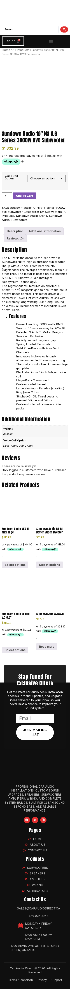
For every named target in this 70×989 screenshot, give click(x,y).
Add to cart (24, 195)
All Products (20, 50)
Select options (15, 565)
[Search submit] (64, 29)
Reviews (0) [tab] (15, 238)
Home (6, 50)
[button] (51, 41)
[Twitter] (35, 820)
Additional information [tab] (45, 231)
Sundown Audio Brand (31, 215)
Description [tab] (15, 231)
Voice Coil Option (11, 177)
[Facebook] (27, 820)
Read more (46, 646)
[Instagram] (43, 820)
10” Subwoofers (51, 212)
